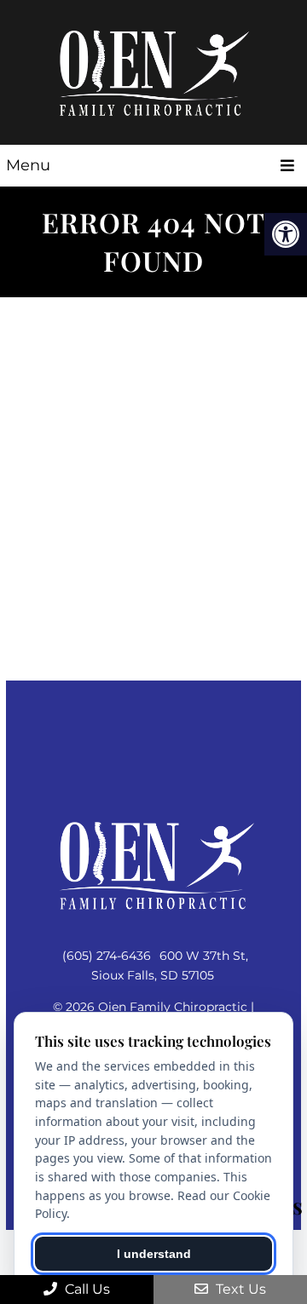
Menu (28, 165)
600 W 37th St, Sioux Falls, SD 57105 (169, 965)
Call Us (85, 1289)
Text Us (239, 1289)
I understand (154, 1254)
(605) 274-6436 (106, 955)
